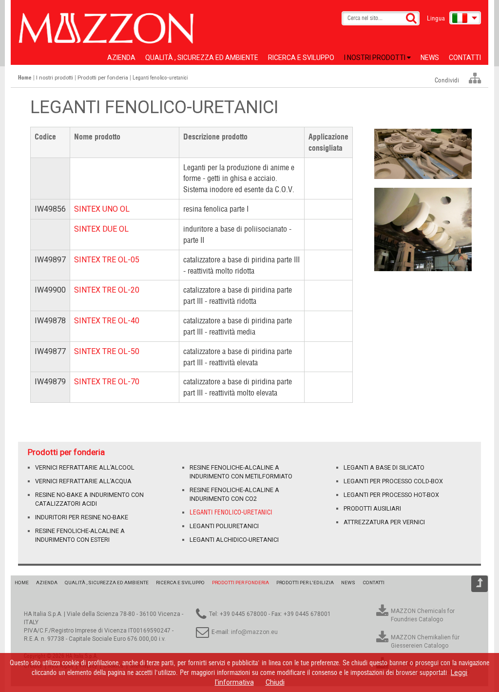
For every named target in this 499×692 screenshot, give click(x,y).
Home (22, 582)
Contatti (465, 57)
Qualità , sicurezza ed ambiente (201, 57)
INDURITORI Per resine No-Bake (81, 517)
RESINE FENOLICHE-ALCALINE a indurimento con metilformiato (241, 472)
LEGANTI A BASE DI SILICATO (384, 467)
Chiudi (275, 682)
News (430, 57)
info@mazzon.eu (254, 632)
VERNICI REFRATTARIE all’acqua (83, 481)
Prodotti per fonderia (102, 78)
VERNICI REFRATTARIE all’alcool (84, 467)
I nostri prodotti (375, 57)
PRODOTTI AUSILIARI (372, 508)
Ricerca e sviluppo (301, 57)
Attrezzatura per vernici (384, 522)
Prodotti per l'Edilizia (305, 582)
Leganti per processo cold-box (393, 481)
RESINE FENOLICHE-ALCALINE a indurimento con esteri (80, 535)
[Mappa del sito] (475, 78)
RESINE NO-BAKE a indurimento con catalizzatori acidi (89, 499)
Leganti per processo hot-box (391, 494)
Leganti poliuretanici (224, 526)
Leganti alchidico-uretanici (234, 539)
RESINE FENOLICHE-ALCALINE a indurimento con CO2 (234, 494)
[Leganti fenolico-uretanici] (422, 154)
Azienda (121, 57)
